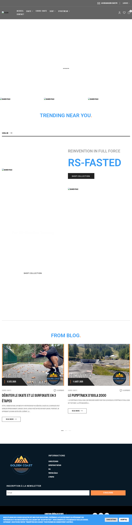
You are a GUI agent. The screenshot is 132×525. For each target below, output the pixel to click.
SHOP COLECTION (21, 91)
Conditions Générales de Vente (54, 514)
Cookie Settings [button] (111, 520)
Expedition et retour (54, 465)
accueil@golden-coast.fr (109, 3)
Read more (10, 419)
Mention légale (53, 473)
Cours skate (6, 390)
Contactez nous (53, 461)
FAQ (49, 469)
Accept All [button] (124, 520)
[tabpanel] (33, 385)
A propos (51, 477)
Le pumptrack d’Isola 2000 (87, 395)
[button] (129, 12)
